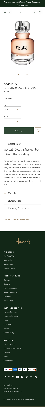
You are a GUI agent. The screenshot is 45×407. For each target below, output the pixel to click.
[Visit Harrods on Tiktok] (27, 377)
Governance (8, 360)
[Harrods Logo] (22, 241)
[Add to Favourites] (42, 20)
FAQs (6, 320)
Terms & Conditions (11, 388)
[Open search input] (10, 11)
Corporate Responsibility (13, 348)
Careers (7, 352)
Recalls (6, 328)
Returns (7, 284)
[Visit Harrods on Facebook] (17, 377)
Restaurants (8, 264)
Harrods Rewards (10, 312)
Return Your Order (11, 292)
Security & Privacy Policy (13, 391)
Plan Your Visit (9, 256)
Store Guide (8, 260)
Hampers (7, 296)
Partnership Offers (11, 316)
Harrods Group (9, 344)
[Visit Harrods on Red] (31, 377)
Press (6, 356)
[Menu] (4, 11)
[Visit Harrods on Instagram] (22, 377)
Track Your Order (10, 288)
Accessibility (8, 385)
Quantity (6, 117)
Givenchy (10, 84)
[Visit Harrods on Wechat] (36, 377)
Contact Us (8, 324)
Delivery (7, 280)
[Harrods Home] (22, 11)
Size (5, 105)
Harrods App (8, 300)
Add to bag (18, 131)
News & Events (9, 268)
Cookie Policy (9, 332)
